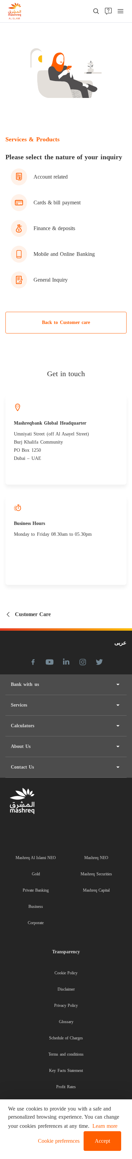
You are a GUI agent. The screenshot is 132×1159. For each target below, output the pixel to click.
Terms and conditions (66, 1054)
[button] (57, 1141)
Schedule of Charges (66, 1038)
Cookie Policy (66, 973)
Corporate (36, 922)
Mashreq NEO (96, 857)
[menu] (120, 11)
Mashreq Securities (96, 874)
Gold (36, 874)
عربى (120, 643)
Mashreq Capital (96, 890)
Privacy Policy (66, 1005)
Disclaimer (66, 989)
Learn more (104, 1126)
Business (35, 906)
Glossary (66, 1021)
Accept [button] (102, 1141)
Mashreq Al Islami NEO (36, 857)
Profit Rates (65, 1086)
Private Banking (36, 890)
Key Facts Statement (66, 1070)
